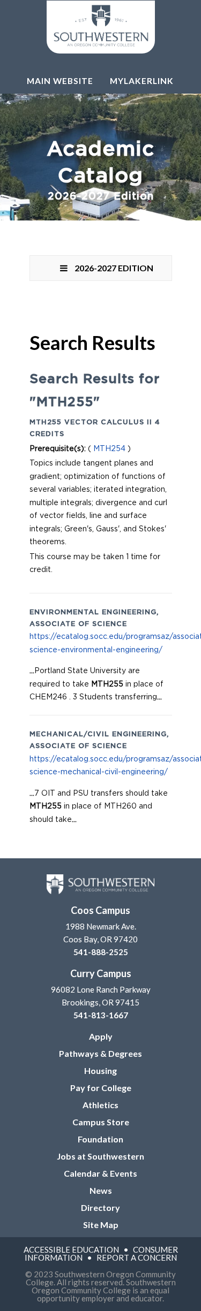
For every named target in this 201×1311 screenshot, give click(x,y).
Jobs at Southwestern (100, 1156)
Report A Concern (136, 1257)
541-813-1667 (100, 1015)
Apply (101, 1036)
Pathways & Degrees (100, 1053)
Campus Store (100, 1122)
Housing (100, 1070)
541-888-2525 (100, 952)
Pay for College (100, 1088)
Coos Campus (100, 910)
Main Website (60, 81)
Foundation (100, 1139)
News (101, 1190)
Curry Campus (100, 973)
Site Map (100, 1224)
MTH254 (109, 449)
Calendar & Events (100, 1173)
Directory (100, 1207)
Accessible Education (71, 1249)
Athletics (100, 1105)
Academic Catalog (100, 170)
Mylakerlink (142, 81)
